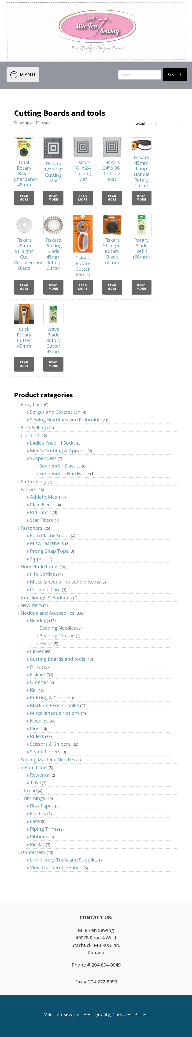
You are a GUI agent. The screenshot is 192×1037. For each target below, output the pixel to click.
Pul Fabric (41, 512)
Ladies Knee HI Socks (53, 443)
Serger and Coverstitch (55, 412)
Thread (29, 790)
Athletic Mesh (45, 497)
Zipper (37, 558)
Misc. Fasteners (47, 543)
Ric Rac (37, 844)
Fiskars (37, 674)
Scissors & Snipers (50, 744)
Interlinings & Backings (46, 597)
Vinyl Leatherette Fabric (56, 867)
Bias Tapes (42, 806)
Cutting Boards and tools (57, 659)
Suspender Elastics (60, 466)
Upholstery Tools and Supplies (64, 860)
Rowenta (39, 775)
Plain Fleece (42, 504)
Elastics (38, 813)
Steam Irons (34, 767)
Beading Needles (57, 628)
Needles (39, 721)
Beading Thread (57, 635)
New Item (31, 605)
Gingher (39, 682)
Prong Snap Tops (49, 551)
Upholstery (33, 852)
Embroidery (34, 481)
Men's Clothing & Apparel (58, 450)
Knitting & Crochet (50, 697)
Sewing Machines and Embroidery (67, 419)
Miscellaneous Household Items (65, 582)
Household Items (40, 566)
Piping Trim (43, 829)
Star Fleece (42, 520)
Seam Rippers (45, 752)
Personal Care (45, 589)
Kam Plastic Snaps (50, 535)
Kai (33, 690)
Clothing (30, 435)
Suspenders (43, 458)
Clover (37, 651)
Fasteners (31, 528)
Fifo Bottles (42, 574)
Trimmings (33, 798)
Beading (39, 620)
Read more (24, 197)
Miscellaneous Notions (55, 713)
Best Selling (33, 427)
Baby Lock (32, 404)
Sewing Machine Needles (48, 759)
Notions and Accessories (47, 613)
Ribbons (39, 836)
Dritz (35, 667)
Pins (34, 728)
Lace (35, 821)
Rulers (37, 736)
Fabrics (28, 489)
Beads (46, 643)
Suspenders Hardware (64, 473)
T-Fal (35, 782)
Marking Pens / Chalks (54, 705)
